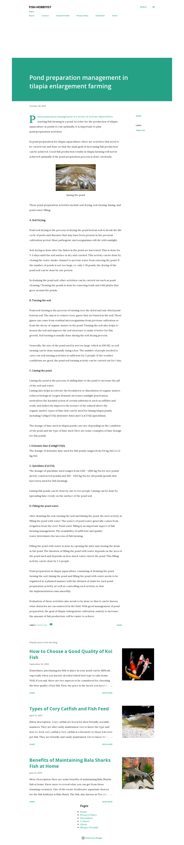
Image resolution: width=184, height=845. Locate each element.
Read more (107, 693)
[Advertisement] (87, 40)
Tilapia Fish (140, 130)
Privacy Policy (82, 15)
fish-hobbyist (40, 7)
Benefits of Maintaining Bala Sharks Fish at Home (70, 763)
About (31, 15)
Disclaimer (100, 15)
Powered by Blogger (93, 838)
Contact (45, 15)
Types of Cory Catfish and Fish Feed (69, 709)
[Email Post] (51, 625)
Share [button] (138, 116)
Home (114, 15)
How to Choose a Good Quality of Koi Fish (70, 654)
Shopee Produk (62, 15)
